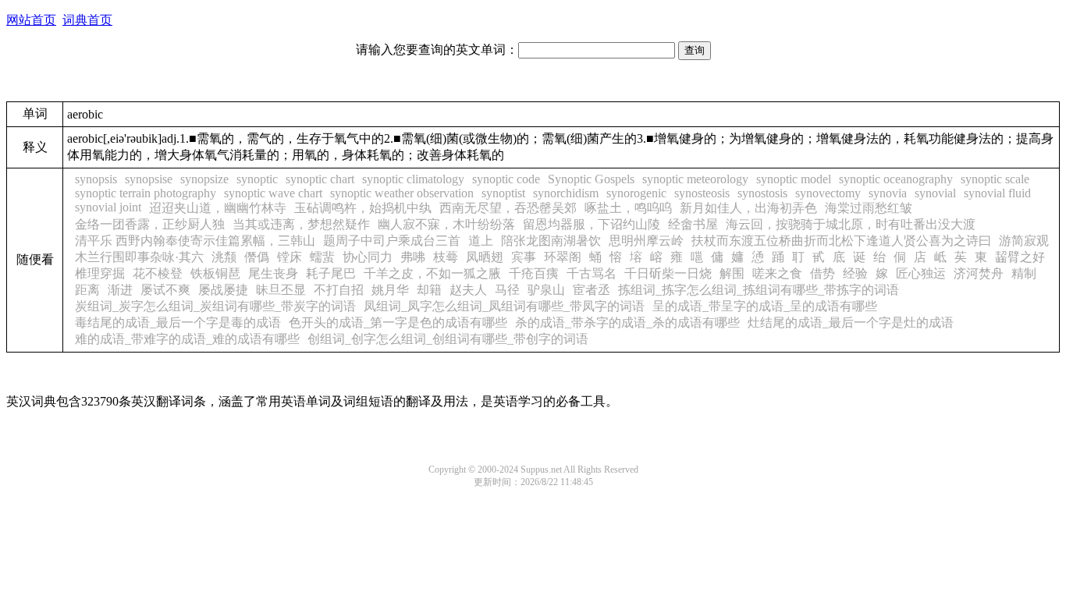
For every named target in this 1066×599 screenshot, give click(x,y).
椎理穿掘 (100, 273)
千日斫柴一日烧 (668, 273)
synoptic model (793, 179)
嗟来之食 (777, 273)
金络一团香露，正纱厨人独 (150, 224)
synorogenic (636, 193)
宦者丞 (591, 289)
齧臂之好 (1020, 257)
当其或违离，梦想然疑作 (301, 224)
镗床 (289, 257)
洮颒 (223, 257)
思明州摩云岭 (646, 240)
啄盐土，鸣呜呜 (628, 207)
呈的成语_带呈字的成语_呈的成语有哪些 (764, 306)
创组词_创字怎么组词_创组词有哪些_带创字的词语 (447, 339)
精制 (1023, 273)
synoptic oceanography (896, 179)
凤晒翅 (484, 257)
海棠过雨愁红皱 (868, 207)
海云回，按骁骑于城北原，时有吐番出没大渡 (850, 224)
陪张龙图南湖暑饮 (551, 240)
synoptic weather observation (402, 193)
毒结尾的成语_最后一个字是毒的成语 (178, 322)
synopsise (148, 179)
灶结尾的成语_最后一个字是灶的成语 (851, 322)
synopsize (204, 179)
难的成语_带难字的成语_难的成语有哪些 (187, 339)
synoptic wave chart (273, 193)
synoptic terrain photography (145, 193)
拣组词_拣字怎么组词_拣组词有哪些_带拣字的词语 (758, 289)
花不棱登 (158, 273)
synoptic (257, 179)
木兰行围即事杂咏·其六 (139, 257)
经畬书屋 (693, 224)
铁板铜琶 (215, 273)
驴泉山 (546, 289)
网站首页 (31, 20)
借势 (822, 273)
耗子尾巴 (331, 273)
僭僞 (256, 257)
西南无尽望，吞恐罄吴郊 (508, 207)
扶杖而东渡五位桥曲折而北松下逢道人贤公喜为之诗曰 (841, 240)
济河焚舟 (979, 273)
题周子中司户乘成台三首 (391, 240)
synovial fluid (997, 193)
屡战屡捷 (223, 289)
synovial (935, 193)
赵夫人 (468, 289)
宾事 (523, 257)
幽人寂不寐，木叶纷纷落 (446, 224)
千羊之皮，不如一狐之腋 (432, 273)
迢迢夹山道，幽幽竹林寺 (217, 207)
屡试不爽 (165, 289)
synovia (888, 193)
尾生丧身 (273, 273)
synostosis (762, 193)
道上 (480, 240)
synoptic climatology (413, 179)
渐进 (120, 289)
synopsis (96, 179)
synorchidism (566, 193)
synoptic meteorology (695, 179)
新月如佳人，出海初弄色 (748, 207)
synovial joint (108, 207)
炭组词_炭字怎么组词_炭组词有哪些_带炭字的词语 (215, 306)
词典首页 (87, 20)
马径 (507, 289)
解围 (732, 273)
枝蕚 (445, 257)
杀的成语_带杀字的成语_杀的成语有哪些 (627, 322)
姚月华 (390, 289)
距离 (87, 289)
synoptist (503, 193)
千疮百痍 (534, 273)
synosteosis (702, 193)
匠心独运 (921, 273)
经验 (855, 273)
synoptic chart (320, 179)
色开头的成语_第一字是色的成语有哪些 (398, 322)
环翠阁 (562, 257)
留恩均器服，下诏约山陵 (591, 224)
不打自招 (339, 289)
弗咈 (412, 257)
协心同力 (368, 257)
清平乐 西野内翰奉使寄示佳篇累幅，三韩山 (195, 240)
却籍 (429, 289)
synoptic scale (995, 179)
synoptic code (506, 179)
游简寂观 (1024, 240)
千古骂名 (592, 273)
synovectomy (828, 193)
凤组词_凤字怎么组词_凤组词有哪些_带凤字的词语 (504, 306)
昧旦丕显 (281, 289)
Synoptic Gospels (591, 179)
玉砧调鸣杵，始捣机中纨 (363, 207)
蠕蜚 (322, 257)
